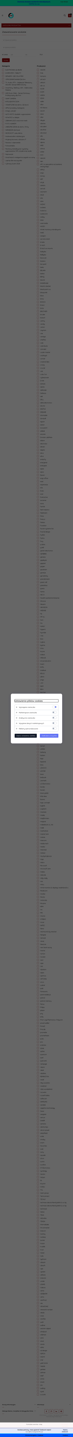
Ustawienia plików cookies (29, 700)
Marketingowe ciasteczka (28, 712)
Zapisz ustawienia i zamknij (25, 736)
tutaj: (40, 1424)
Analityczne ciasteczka (27, 718)
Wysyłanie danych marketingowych (31, 723)
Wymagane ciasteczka (27, 707)
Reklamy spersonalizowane (28, 729)
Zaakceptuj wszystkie (49, 736)
